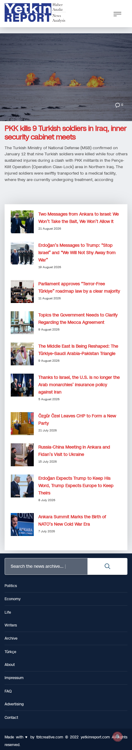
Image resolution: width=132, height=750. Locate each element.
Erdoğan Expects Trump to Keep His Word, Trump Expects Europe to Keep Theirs (76, 485)
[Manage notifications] (117, 736)
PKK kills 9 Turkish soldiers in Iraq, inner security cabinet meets (65, 132)
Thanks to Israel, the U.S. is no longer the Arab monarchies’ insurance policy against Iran (79, 385)
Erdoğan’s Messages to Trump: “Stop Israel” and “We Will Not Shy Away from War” (77, 252)
